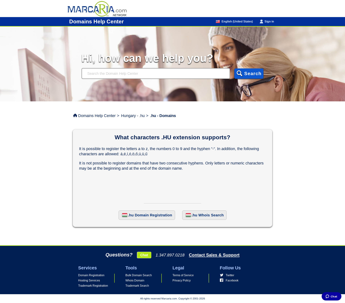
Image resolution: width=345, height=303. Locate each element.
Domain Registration (91, 275)
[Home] (98, 8)
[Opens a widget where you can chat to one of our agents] (331, 296)
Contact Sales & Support (214, 254)
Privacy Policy (181, 280)
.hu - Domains (163, 115)
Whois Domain (134, 280)
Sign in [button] (269, 21)
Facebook (232, 280)
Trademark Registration (93, 285)
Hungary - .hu (133, 115)
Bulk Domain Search (138, 275)
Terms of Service (183, 275)
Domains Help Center (97, 115)
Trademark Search (137, 285)
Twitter (230, 275)
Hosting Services (89, 280)
